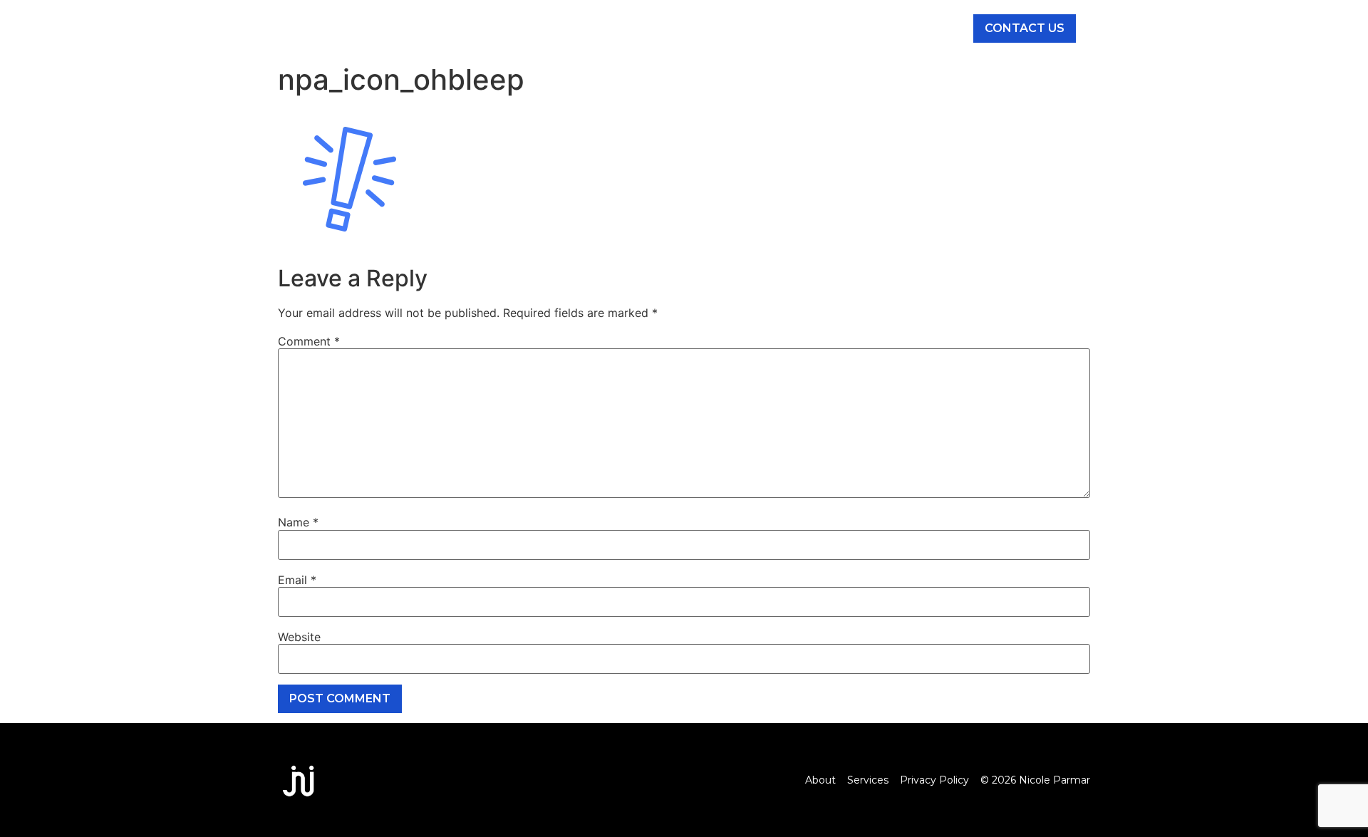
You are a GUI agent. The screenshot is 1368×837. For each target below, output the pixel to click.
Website (299, 637)
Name (298, 522)
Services (640, 28)
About (568, 28)
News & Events (902, 28)
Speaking (720, 28)
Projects (802, 28)
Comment (309, 341)
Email (297, 580)
